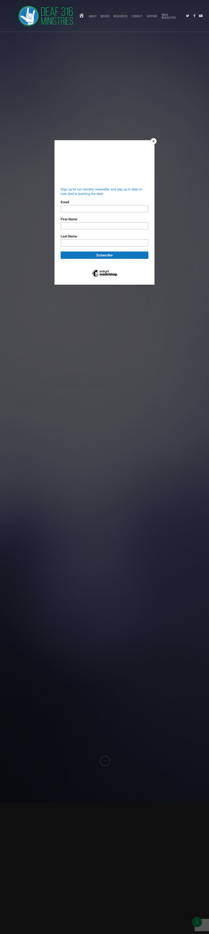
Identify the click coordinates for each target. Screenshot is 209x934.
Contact (137, 16)
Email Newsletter (169, 16)
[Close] (153, 141)
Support (152, 16)
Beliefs (105, 16)
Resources (120, 16)
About (93, 16)
